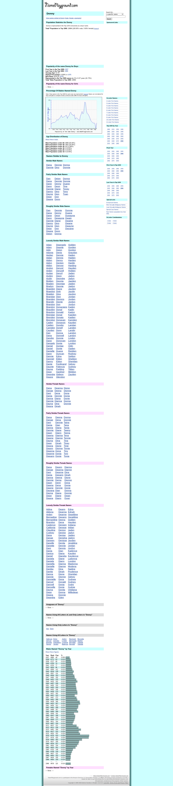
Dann (49, 186)
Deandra (50, 597)
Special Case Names (112, 209)
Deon (57, 186)
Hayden (72, 268)
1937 (66, 69)
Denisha (62, 538)
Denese (62, 527)
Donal (59, 309)
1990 (66, 71)
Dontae (60, 346)
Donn (57, 199)
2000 (122, 136)
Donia (67, 396)
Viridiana (72, 589)
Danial (49, 346)
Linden (71, 338)
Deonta (60, 281)
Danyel (49, 582)
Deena (58, 390)
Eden (61, 597)
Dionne (67, 390)
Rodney (72, 353)
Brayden (50, 309)
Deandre (50, 374)
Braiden (50, 294)
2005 (122, 138)
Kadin (71, 309)
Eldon (59, 361)
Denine (62, 532)
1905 (108, 141)
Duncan (60, 353)
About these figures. (52, 652)
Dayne (49, 194)
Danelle (50, 543)
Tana (66, 425)
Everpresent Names (112, 202)
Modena (72, 566)
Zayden (72, 374)
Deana (49, 406)
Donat (59, 315)
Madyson (65, 644)
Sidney (71, 364)
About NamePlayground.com (101, 775)
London (72, 341)
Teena (67, 433)
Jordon (71, 302)
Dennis (59, 258)
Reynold (72, 644)
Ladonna (72, 558)
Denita (61, 543)
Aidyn (49, 263)
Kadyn (71, 312)
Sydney (72, 366)
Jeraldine (72, 543)
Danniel (50, 359)
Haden (71, 255)
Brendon (50, 320)
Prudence (73, 571)
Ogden (71, 348)
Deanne (50, 453)
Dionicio (60, 299)
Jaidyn (71, 286)
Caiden (50, 325)
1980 (117, 143)
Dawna (49, 435)
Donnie (66, 167)
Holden (72, 271)
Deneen (62, 525)
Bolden (49, 281)
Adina (49, 509)
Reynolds (81, 639)
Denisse (62, 540)
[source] (96, 28)
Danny (49, 191)
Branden (50, 299)
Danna (49, 398)
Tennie (67, 438)
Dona (66, 393)
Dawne (49, 438)
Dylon (55, 639)
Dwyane (69, 228)
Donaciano (61, 307)
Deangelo (61, 245)
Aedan (49, 255)
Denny (58, 184)
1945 (113, 143)
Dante (49, 364)
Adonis (49, 252)
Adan (49, 245)
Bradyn (50, 286)
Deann (49, 448)
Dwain (68, 218)
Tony (65, 191)
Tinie (66, 446)
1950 (117, 129)
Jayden (72, 289)
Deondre (60, 278)
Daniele (50, 561)
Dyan (67, 498)
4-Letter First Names (112, 105)
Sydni (71, 584)
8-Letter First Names (112, 115)
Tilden (71, 369)
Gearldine (73, 514)
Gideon (60, 374)
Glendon (60, 377)
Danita (49, 571)
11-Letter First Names (112, 122)
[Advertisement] (110, 5)
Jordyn (71, 304)
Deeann (50, 456)
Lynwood (65, 642)
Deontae (60, 283)
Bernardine (51, 520)
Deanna (59, 388)
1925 (113, 134)
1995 (122, 134)
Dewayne (59, 218)
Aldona (49, 512)
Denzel (59, 268)
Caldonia (50, 527)
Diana (58, 398)
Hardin (71, 263)
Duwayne (70, 215)
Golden (72, 245)
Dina (57, 403)
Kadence (72, 551)
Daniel (49, 348)
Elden (59, 359)
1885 (108, 131)
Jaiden (71, 283)
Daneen (50, 540)
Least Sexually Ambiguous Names (116, 207)
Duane (66, 184)
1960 (117, 134)
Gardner (60, 372)
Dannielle (51, 579)
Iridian (71, 527)
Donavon (60, 322)
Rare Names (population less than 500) (116, 212)
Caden (49, 322)
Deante (60, 247)
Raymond (72, 639)
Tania (66, 427)
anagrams (77, 18)
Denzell (60, 271)
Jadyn (71, 278)
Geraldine (73, 517)
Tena (66, 435)
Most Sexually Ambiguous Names (115, 205)
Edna (59, 356)
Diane (58, 189)
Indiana (72, 525)
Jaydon (72, 294)
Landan (72, 325)
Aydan (49, 273)
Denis (59, 252)
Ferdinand (61, 364)
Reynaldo (72, 642)
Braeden (50, 289)
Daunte (50, 366)
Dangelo (50, 343)
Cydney (50, 532)
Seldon (71, 356)
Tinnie (67, 448)
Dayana (50, 490)
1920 (113, 131)
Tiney (66, 443)
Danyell (50, 584)
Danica (49, 553)
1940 (113, 141)
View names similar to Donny (55, 18)
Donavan (60, 320)
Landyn (72, 335)
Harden (72, 260)
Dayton (48, 644)
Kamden (72, 320)
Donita (61, 589)
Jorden (71, 299)
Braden (50, 283)
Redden (72, 351)
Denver (60, 265)
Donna (66, 165)
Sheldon (72, 359)
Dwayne (69, 226)
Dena (57, 393)
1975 (117, 141)
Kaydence (73, 556)
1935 (113, 138)
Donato (60, 317)
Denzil (59, 273)
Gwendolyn (57, 642)
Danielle (50, 351)
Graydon (72, 252)
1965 (117, 136)
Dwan (67, 495)
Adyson (48, 641)
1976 (69, 75)
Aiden (49, 260)
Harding (72, 265)
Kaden (71, 307)
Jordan (71, 296)
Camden (50, 328)
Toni (66, 453)
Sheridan (72, 361)
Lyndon (72, 343)
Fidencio (60, 366)
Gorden (72, 247)
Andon (49, 268)
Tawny (67, 430)
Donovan (60, 341)
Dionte (59, 302)
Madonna (73, 564)
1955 (117, 131)
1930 (113, 136)
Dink (58, 291)
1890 (108, 134)
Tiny (66, 451)
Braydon (50, 312)
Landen (72, 328)
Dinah (58, 406)
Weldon (72, 372)
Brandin (50, 302)
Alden (49, 265)
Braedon (50, 291)
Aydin (49, 278)
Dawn (49, 433)
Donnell (60, 335)
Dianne (59, 438)
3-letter (115, 221)
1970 (117, 138)
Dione (67, 388)
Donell (59, 328)
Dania (49, 396)
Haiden (72, 258)
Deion (58, 178)
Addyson (49, 639)
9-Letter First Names (112, 117)
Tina (65, 186)
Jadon (71, 276)
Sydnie (71, 587)
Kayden (72, 322)
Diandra (62, 556)
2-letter (109, 223)
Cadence (51, 525)
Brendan (50, 315)
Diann (58, 433)
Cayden (50, 330)
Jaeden (72, 281)
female (71, 18)
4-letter (115, 223)
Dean (49, 196)
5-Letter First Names (112, 108)
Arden (49, 271)
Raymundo (72, 641)
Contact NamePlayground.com (119, 775)
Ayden (49, 276)
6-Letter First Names (112, 110)
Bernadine (51, 517)
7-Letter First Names (112, 112)
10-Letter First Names (112, 119)
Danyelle (50, 587)
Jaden (71, 273)
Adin (48, 250)
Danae (49, 390)
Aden (49, 247)
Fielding (60, 369)
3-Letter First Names (112, 103)
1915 (113, 129)
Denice (62, 530)
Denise (62, 535)
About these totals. (52, 139)
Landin (71, 330)
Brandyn (50, 307)
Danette (50, 545)
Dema (58, 480)
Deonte (60, 286)
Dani (48, 393)
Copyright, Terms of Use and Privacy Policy (115, 783)
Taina (66, 422)
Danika (49, 569)
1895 (108, 136)
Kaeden (72, 315)
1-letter (109, 221)
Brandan (50, 296)
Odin (70, 346)
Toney (66, 189)
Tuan (65, 194)
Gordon (72, 250)
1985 (122, 129)
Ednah (71, 512)
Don (57, 196)
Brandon (50, 304)
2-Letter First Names (112, 101)
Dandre (50, 338)
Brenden (50, 317)
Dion (57, 194)
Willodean (73, 592)
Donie (67, 398)
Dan (48, 178)
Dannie (50, 167)
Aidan (49, 258)
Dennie (58, 165)
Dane (49, 184)
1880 (108, 129)
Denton (60, 263)
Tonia (66, 456)
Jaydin (71, 291)
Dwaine (69, 221)
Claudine (50, 530)
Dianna (58, 401)
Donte (59, 348)
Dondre (60, 325)
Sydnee (72, 579)
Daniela (50, 558)
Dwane (68, 223)
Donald (59, 312)
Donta (59, 343)
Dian (57, 425)
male (67, 18)
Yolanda (80, 642)
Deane (49, 199)
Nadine (71, 569)
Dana (49, 165)
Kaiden (71, 317)
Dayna (49, 403)
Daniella (50, 564)
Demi (58, 482)
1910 (108, 143)
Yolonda (80, 644)
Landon (72, 333)
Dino (57, 167)
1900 (108, 138)
